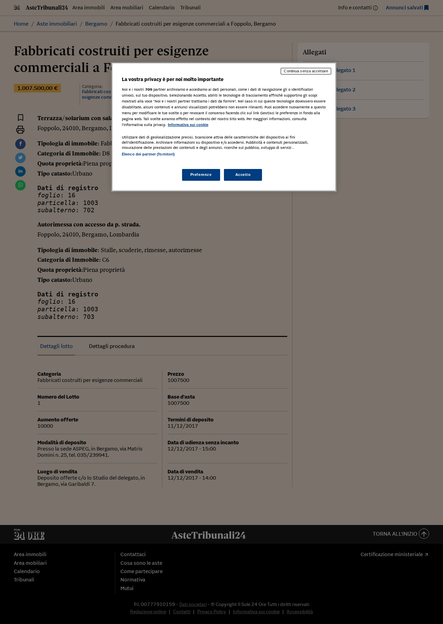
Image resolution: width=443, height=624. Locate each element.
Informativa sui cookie (188, 125)
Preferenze (201, 174)
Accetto (243, 174)
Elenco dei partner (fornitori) (148, 154)
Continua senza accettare (306, 71)
